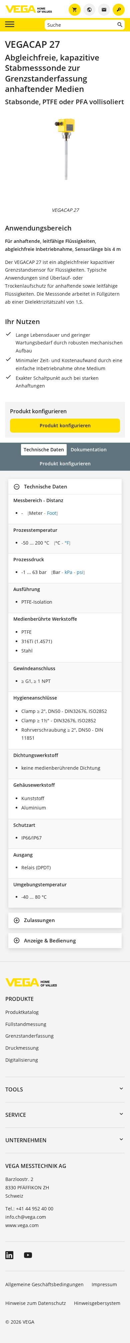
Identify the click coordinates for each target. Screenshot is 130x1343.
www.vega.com (22, 1225)
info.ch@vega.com (25, 1217)
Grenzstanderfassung (29, 1036)
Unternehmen (26, 1140)
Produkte (19, 999)
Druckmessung (22, 1048)
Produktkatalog (22, 1012)
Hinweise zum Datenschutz (35, 1303)
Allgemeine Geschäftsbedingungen (44, 1284)
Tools (14, 1089)
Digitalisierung (21, 1060)
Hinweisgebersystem (97, 1303)
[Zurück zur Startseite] (31, 982)
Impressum (104, 1284)
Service (15, 1114)
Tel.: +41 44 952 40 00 (29, 1208)
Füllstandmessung (25, 1024)
